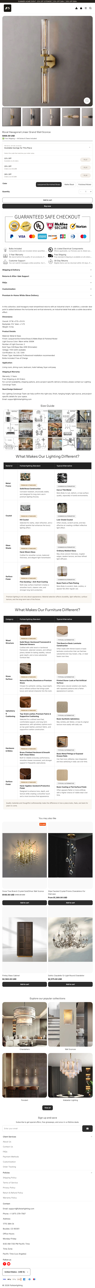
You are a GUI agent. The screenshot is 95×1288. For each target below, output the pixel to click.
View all (47, 1108)
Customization (9, 1162)
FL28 (85, 175)
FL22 (85, 159)
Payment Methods (11, 1156)
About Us (7, 1142)
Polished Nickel (84, 184)
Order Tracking (9, 1167)
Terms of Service (10, 1182)
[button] (85, 8)
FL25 (85, 167)
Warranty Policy (10, 1198)
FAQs (5, 1151)
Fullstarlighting (16, 1285)
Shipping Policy (9, 1177)
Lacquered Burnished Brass (48, 184)
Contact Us (8, 1146)
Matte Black (69, 184)
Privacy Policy (9, 1187)
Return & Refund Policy (13, 1193)
